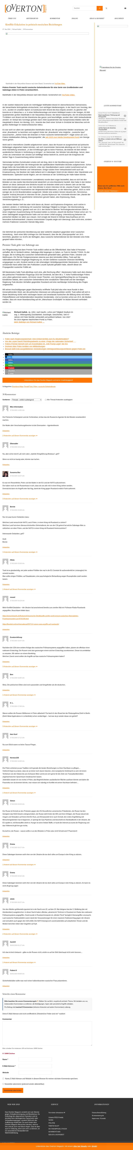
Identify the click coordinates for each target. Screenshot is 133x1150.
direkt (94, 1146)
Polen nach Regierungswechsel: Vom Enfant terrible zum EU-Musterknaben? (37, 339)
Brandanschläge (17, 386)
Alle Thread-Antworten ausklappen (60, 400)
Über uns (12, 18)
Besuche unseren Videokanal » (108, 191)
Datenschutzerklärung (99, 1112)
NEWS (51, 1120)
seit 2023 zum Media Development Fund (62, 137)
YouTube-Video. (60, 83)
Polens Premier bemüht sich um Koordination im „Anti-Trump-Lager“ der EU (36, 344)
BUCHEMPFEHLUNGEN (58, 1129)
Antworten (5, 431)
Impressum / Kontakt (99, 1118)
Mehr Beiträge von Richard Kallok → (29, 322)
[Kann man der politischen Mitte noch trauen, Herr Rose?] (112, 175)
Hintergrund (32, 18)
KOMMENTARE (54, 1131)
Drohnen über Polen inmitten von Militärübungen (25, 346)
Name (5, 1059)
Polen (35, 386)
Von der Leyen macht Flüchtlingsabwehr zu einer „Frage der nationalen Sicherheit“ (40, 341)
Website (5, 1072)
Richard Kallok (16, 29)
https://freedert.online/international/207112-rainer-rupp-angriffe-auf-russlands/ (30, 624)
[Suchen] (100, 8)
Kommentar (55, 18)
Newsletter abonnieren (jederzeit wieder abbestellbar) (24, 1084)
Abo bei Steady (80, 1146)
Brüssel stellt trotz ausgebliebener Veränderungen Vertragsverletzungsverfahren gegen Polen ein (45, 349)
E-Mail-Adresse (8, 1066)
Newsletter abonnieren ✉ (57, 1112)
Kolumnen (119, 18)
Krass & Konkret (97, 18)
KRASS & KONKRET (56, 1134)
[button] (9, 354)
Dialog (75, 18)
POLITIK (52, 1123)
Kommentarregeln (98, 1115)
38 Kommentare (28, 29)
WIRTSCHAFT (54, 1126)
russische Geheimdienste (46, 386)
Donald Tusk (28, 386)
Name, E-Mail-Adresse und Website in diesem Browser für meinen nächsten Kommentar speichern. (41, 1079)
